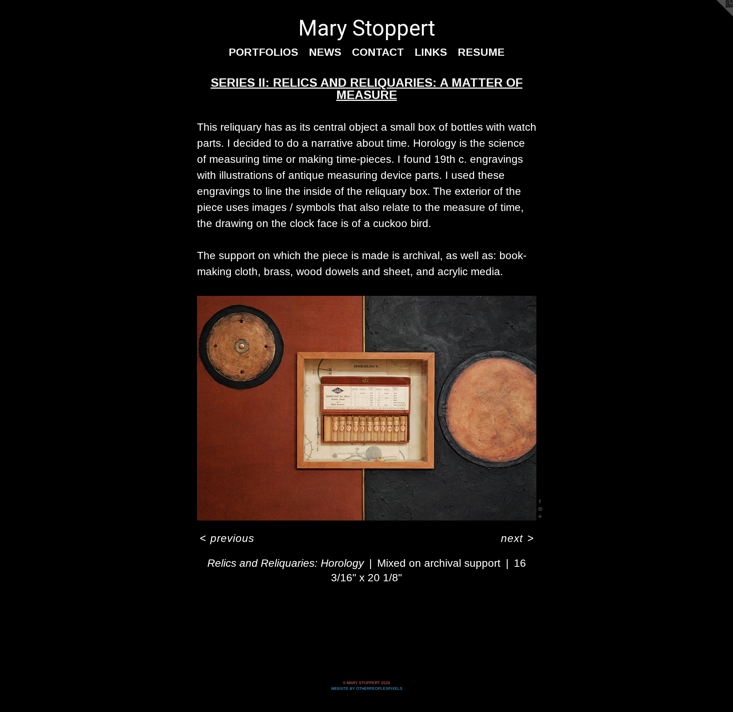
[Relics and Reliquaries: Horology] (366, 408)
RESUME (481, 52)
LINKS (431, 52)
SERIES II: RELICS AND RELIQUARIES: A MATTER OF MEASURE (367, 89)
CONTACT (378, 52)
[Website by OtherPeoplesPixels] (717, 15)
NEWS (325, 52)
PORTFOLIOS (263, 52)
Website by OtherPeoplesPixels (366, 688)
